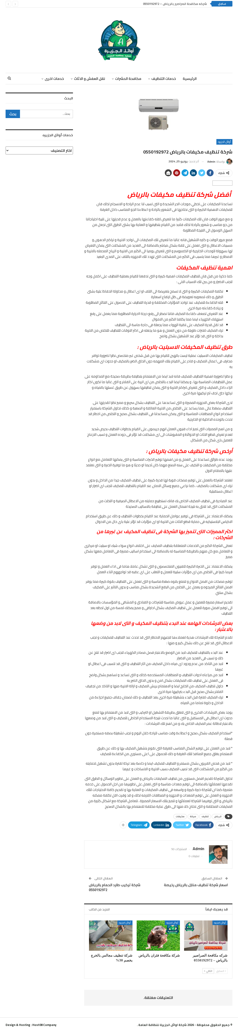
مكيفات (180, 816)
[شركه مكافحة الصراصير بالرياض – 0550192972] (206, 935)
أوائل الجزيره (224, 141)
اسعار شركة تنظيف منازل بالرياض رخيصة (196, 885)
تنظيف (205, 816)
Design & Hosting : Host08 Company (31, 1025)
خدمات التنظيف (163, 78)
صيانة (193, 816)
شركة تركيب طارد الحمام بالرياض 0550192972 (114, 887)
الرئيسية (190, 78)
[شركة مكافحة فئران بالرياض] (158, 935)
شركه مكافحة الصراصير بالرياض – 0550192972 (175, 4)
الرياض (217, 816)
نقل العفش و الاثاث (89, 78)
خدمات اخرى (54, 78)
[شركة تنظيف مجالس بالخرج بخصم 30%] (110, 935)
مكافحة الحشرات (128, 78)
